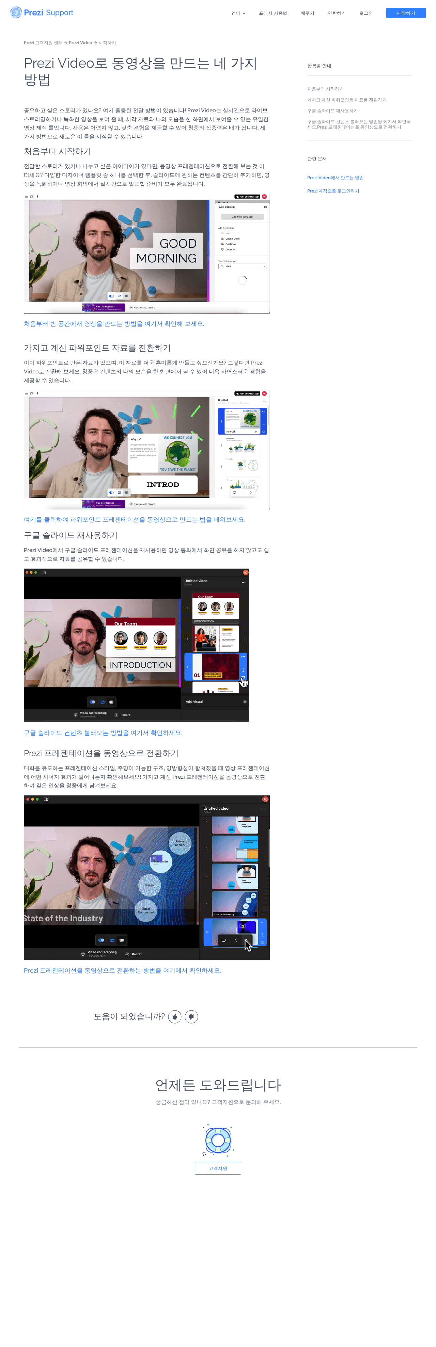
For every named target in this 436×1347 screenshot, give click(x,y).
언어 (235, 13)
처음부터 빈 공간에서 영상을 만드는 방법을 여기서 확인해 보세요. (114, 323)
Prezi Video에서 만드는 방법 (335, 177)
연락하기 (337, 13)
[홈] (41, 10)
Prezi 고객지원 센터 (43, 42)
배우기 (307, 13)
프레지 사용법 (273, 13)
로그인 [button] (366, 13)
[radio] (175, 1016)
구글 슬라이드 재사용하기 (332, 110)
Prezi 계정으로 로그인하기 (333, 190)
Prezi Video (80, 42)
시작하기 (406, 13)
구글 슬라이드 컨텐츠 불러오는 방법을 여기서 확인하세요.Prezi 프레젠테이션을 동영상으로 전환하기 (359, 124)
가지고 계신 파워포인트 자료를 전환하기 (347, 99)
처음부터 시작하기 (325, 88)
